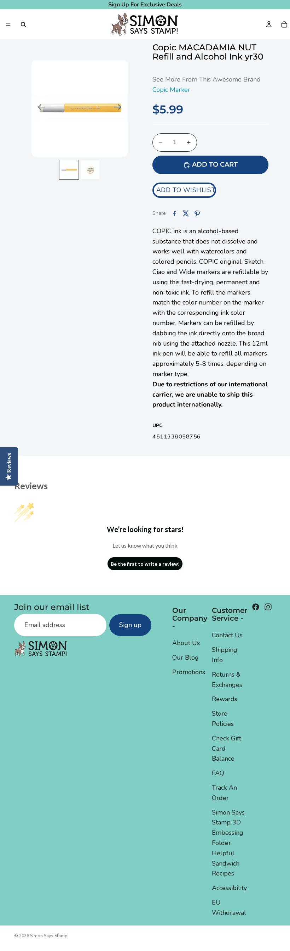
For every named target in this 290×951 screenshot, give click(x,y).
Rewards (224, 699)
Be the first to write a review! (145, 564)
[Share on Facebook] (174, 213)
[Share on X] (185, 213)
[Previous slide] (39, 108)
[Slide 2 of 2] (90, 170)
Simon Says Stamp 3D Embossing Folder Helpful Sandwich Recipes (228, 843)
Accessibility (229, 888)
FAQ (218, 773)
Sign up (130, 625)
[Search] (23, 24)
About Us (186, 643)
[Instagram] (268, 607)
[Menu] (8, 24)
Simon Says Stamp (49, 936)
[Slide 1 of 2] (69, 170)
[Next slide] (120, 108)
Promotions (188, 672)
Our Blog (185, 657)
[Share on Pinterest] (197, 213)
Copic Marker (171, 89)
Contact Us (227, 635)
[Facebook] (255, 607)
